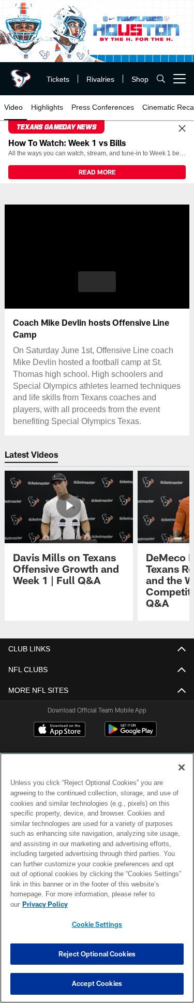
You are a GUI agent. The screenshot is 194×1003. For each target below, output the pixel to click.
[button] (97, 281)
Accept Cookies (97, 983)
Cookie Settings (97, 924)
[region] (97, 883)
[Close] (182, 129)
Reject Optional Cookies (97, 954)
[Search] (161, 79)
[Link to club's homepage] (20, 74)
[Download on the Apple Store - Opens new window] (59, 730)
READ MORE (97, 172)
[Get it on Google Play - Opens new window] (130, 734)
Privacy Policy (124, 904)
